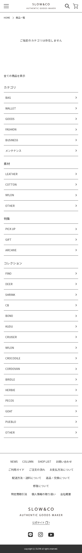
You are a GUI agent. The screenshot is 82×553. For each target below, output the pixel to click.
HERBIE (10, 390)
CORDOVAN (12, 369)
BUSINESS (11, 140)
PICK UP (10, 229)
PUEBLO (10, 422)
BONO (9, 316)
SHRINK (10, 295)
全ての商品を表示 (14, 76)
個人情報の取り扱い (44, 494)
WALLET (10, 108)
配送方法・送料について (26, 478)
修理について (41, 486)
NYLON (9, 195)
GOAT (9, 411)
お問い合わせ (64, 461)
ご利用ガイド (16, 469)
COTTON (11, 184)
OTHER (10, 206)
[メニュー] (6, 6)
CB (7, 305)
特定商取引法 (19, 494)
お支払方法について (62, 469)
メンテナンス (13, 151)
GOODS (9, 119)
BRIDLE (10, 379)
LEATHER (11, 174)
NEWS (14, 461)
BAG (8, 98)
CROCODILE (12, 358)
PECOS (9, 400)
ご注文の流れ (37, 469)
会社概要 (65, 494)
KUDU (9, 326)
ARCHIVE (11, 250)
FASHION (10, 129)
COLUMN (27, 461)
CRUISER (11, 337)
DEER (9, 284)
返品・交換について (58, 478)
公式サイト (38, 522)
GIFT (8, 239)
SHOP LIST (44, 461)
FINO (8, 273)
